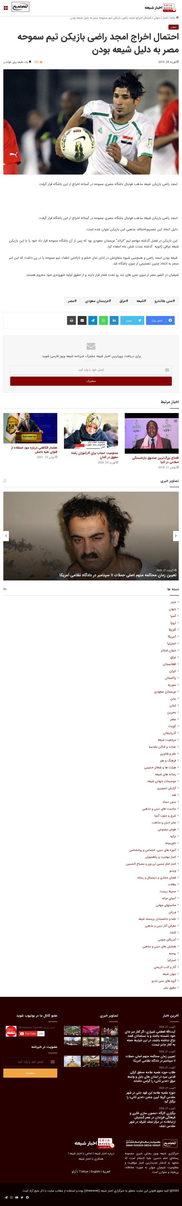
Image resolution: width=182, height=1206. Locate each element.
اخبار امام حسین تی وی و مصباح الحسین (151, 864)
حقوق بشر (170, 987)
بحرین (171, 712)
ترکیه (173, 836)
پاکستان (170, 678)
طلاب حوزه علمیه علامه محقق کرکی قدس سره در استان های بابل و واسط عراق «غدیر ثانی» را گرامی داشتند (95, 572)
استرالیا (172, 960)
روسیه (172, 953)
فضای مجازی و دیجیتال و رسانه (156, 877)
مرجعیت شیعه (167, 740)
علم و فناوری (168, 753)
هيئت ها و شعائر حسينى (160, 767)
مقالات (172, 884)
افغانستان (169, 664)
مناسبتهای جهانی (166, 905)
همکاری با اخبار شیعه (91, 1158)
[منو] (5, 9)
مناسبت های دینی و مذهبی (159, 809)
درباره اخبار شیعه (104, 1153)
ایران (172, 671)
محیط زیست (168, 891)
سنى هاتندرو (163, 301)
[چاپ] (71, 320)
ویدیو (173, 870)
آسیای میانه (169, 898)
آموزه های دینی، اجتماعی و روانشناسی (152, 850)
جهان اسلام (168, 650)
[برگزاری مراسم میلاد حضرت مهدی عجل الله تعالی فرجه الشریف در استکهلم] (91, 1030)
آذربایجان (169, 733)
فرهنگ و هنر (168, 760)
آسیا (173, 616)
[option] (90, 536)
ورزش (172, 912)
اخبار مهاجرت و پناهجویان (160, 857)
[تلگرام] (92, 320)
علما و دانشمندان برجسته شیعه (157, 919)
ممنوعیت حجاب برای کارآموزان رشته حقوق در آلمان (94, 455)
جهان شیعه (169, 974)
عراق (122, 301)
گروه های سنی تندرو (164, 981)
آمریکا (172, 636)
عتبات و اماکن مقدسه (162, 747)
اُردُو (74, 1171)
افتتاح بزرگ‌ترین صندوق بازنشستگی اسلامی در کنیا (155, 460)
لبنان (173, 705)
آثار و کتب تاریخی (165, 967)
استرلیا (171, 643)
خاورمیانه (170, 843)
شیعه (140, 301)
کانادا (173, 932)
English (95, 1171)
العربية (106, 1171)
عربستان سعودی (97, 301)
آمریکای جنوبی (167, 939)
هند (174, 795)
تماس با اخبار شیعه (81, 1153)
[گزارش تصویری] (109, 1045)
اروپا (173, 623)
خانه (173, 18)
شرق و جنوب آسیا (165, 815)
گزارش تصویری (166, 788)
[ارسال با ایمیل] (82, 320)
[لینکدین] (114, 320)
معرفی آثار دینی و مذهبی (160, 926)
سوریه (172, 685)
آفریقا (172, 630)
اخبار (165, 18)
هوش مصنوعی (167, 829)
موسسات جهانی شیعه (161, 781)
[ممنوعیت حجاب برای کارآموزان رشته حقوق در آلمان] (91, 431)
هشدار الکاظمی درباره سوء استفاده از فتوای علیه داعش (34, 449)
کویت (172, 726)
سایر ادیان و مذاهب (164, 822)
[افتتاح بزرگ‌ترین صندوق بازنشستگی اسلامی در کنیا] (152, 433)
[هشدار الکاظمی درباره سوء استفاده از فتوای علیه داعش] (30, 428)
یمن (173, 698)
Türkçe (83, 1171)
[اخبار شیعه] (157, 7)
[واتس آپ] (103, 320)
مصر (71, 301)
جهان (157, 18)
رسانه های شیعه (165, 774)
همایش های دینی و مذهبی (159, 946)
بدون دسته (169, 802)
